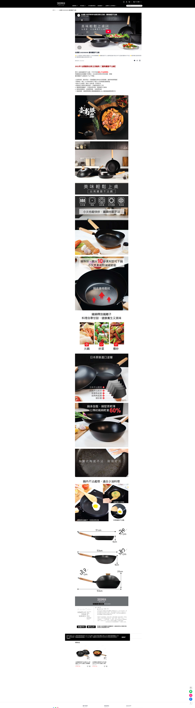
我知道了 (124, 637)
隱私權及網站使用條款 (80, 637)
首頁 (54, 10)
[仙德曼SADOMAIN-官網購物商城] (61, 4)
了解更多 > (68, 638)
